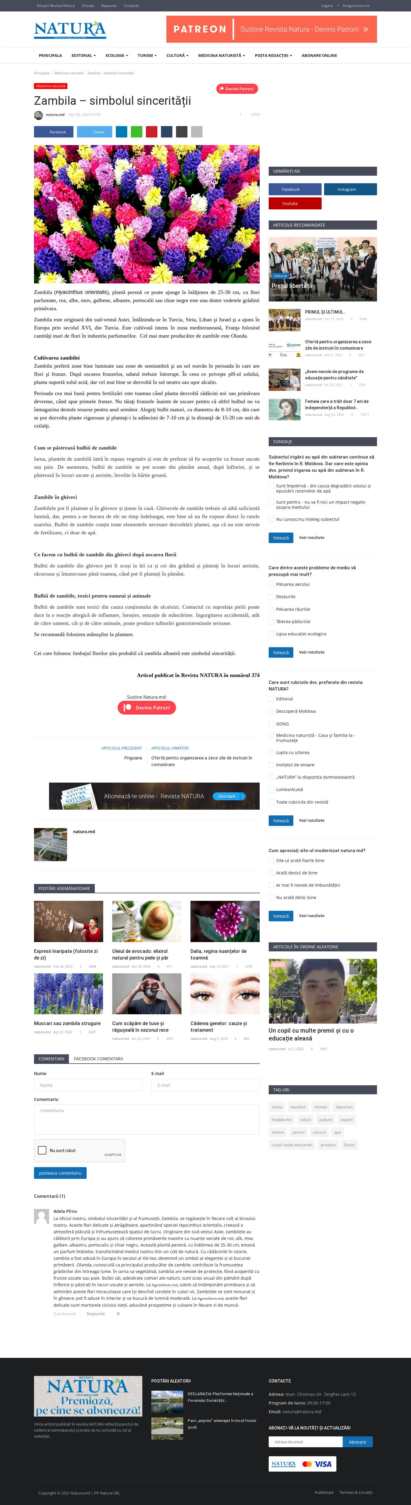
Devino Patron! (239, 88)
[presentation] (354, 968)
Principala (50, 55)
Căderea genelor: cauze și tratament (218, 1027)
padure (325, 1119)
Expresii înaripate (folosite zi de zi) (66, 954)
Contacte (131, 5)
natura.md (55, 114)
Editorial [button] (82, 55)
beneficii (298, 1107)
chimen (320, 1107)
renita (277, 1107)
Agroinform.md (165, 1284)
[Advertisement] (323, 124)
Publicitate (324, 1492)
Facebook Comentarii (98, 1059)
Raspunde (96, 1313)
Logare (327, 5)
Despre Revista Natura (56, 5)
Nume (40, 1073)
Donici (349, 1145)
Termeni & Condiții (355, 1492)
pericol (298, 1132)
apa (337, 1132)
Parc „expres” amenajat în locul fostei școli (222, 1423)
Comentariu (46, 1099)
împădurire (282, 1119)
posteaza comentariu (60, 1173)
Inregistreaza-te (356, 5)
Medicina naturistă (68, 73)
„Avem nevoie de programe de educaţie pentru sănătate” (334, 374)
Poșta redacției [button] (272, 55)
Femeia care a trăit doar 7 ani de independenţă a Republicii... (337, 404)
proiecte (328, 1145)
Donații (88, 5)
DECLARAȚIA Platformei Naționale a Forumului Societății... (220, 1397)
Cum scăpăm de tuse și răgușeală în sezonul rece (140, 1027)
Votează (281, 538)
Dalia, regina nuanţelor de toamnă (218, 954)
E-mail (157, 1073)
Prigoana (133, 758)
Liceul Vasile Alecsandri (292, 1145)
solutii (305, 1119)
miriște (278, 1132)
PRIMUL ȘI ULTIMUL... (326, 312)
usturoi (319, 1132)
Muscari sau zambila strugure (67, 1023)
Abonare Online (319, 55)
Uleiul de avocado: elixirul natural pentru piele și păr (140, 954)
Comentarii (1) (49, 1196)
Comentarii (51, 1059)
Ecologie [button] (115, 55)
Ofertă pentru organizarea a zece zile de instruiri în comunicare (201, 761)
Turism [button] (146, 55)
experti (347, 1119)
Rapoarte (109, 5)
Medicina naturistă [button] (220, 55)
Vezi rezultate (311, 537)
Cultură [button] (176, 55)
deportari (344, 1107)
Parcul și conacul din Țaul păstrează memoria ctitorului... (318, 1034)
